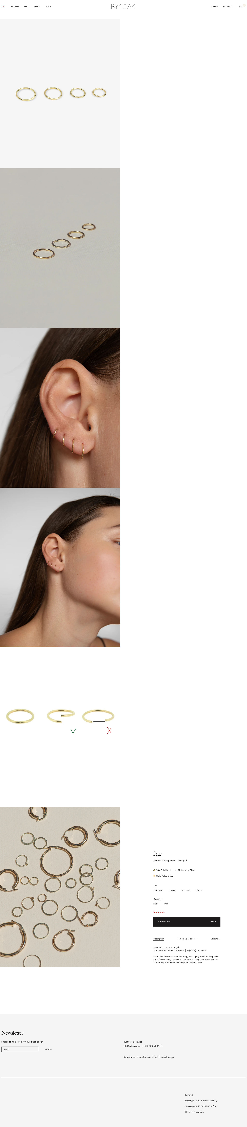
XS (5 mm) (158, 890)
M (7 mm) (186, 890)
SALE (3, 6)
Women (15, 6)
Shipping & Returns (187, 938)
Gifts (48, 6)
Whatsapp (169, 1057)
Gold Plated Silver (164, 875)
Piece (156, 904)
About (37, 6)
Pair (166, 904)
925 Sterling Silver (186, 870)
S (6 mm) (172, 890)
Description (158, 938)
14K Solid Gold (163, 870)
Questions (215, 938)
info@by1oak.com (132, 1046)
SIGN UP (48, 1049)
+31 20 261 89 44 (153, 1046)
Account (228, 6)
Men (26, 6)
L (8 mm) (199, 890)
